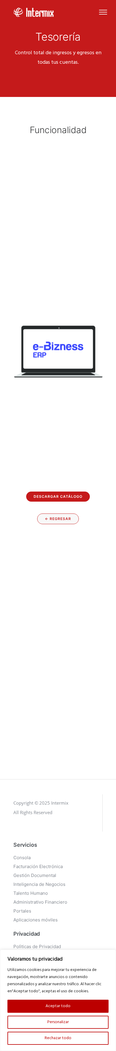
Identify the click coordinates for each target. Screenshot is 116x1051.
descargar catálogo (58, 496)
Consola (22, 857)
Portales (22, 911)
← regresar (58, 518)
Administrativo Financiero (40, 902)
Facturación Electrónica (38, 866)
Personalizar (58, 1022)
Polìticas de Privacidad (37, 946)
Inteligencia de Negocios (39, 884)
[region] (58, 1000)
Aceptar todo (58, 1006)
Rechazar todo (58, 1038)
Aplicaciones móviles (35, 920)
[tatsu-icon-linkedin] (35, 829)
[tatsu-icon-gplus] (16, 829)
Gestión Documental (34, 875)
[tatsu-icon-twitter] (44, 829)
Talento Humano (30, 893)
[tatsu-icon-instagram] (26, 829)
